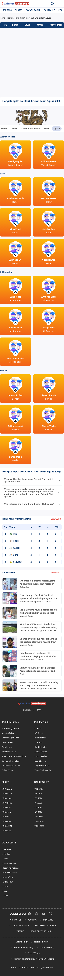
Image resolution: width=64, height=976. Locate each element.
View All (55, 518)
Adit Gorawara (48, 161)
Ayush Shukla (49, 395)
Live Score (7, 849)
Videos (5, 886)
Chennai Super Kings (10, 737)
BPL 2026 (38, 812)
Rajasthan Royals (9, 751)
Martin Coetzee (48, 198)
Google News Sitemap (41, 931)
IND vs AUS (7, 793)
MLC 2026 (39, 816)
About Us (32, 920)
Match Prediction (10, 872)
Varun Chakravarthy (43, 770)
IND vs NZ (7, 807)
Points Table (33, 10)
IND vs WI (7, 821)
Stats (46, 128)
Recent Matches (9, 863)
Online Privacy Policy (45, 925)
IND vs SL (6, 816)
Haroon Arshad (15, 395)
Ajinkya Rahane (41, 751)
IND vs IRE (7, 830)
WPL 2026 (39, 789)
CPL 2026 (38, 798)
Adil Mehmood (15, 426)
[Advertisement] (32, 63)
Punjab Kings (7, 747)
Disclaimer (48, 920)
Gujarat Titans (8, 770)
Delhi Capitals (7, 742)
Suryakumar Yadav (42, 765)
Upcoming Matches (11, 868)
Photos (5, 891)
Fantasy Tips (8, 877)
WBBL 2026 (39, 826)
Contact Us (15, 920)
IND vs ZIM (7, 826)
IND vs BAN (7, 798)
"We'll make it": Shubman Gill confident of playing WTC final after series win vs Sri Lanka (38, 656)
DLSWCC (17, 562)
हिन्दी (39, 709)
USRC (15, 555)
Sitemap (20, 931)
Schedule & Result (30, 128)
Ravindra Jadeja (41, 756)
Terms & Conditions (46, 959)
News (14, 128)
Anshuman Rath (15, 198)
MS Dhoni (39, 733)
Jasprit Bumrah (41, 761)
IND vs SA (7, 812)
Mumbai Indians (8, 733)
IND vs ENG (7, 803)
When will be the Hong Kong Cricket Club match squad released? (28, 480)
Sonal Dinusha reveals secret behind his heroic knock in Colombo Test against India (38, 612)
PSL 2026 (38, 803)
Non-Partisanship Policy (23, 947)
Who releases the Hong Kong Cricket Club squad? (29, 504)
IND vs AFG (7, 789)
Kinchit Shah (15, 327)
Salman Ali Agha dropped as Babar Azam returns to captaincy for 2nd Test (37, 670)
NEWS (27, 25)
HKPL (4, 25)
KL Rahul (38, 728)
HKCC (16, 540)
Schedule (49, 10)
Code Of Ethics (34, 953)
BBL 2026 (38, 793)
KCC (15, 533)
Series (5, 858)
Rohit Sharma (40, 737)
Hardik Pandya (41, 747)
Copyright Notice (20, 925)
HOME (15, 25)
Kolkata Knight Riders (10, 728)
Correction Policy (47, 947)
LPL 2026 (38, 807)
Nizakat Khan (49, 259)
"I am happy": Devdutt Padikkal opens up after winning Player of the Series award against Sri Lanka (38, 598)
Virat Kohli (39, 742)
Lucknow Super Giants (11, 765)
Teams (18, 10)
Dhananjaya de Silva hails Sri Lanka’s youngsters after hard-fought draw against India (38, 641)
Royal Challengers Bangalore (14, 756)
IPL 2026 (7, 10)
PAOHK (16, 547)
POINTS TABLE (56, 25)
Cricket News (8, 882)
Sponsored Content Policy (24, 959)
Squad (56, 128)
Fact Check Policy (41, 942)
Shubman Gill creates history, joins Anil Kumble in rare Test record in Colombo (37, 583)
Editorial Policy (22, 942)
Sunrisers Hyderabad (10, 761)
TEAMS (40, 25)
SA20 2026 (39, 821)
